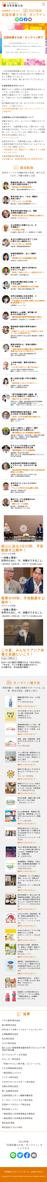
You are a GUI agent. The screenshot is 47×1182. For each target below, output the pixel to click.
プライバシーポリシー (22, 1171)
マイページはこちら (10, 137)
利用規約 (8, 1171)
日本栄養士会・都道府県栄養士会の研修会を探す (22, 158)
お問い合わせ (37, 1171)
